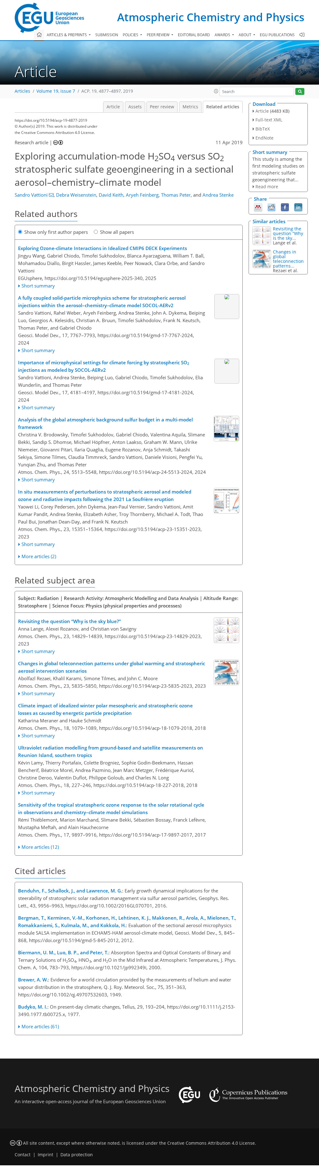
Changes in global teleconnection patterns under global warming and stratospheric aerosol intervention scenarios (111, 667)
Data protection (76, 1155)
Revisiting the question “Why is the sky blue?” (69, 621)
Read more (266, 186)
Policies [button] (131, 34)
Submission (106, 34)
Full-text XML (268, 120)
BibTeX (262, 129)
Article (113, 107)
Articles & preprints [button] (67, 34)
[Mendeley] (258, 207)
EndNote (264, 138)
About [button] (245, 34)
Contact (23, 1155)
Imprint (45, 1155)
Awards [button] (223, 34)
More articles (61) (40, 1026)
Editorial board (194, 34)
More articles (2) (38, 556)
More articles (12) (40, 847)
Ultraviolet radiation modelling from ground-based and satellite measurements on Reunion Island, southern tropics (110, 751)
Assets (135, 107)
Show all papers (117, 232)
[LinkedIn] (298, 207)
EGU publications (277, 34)
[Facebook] (285, 207)
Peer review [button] (158, 34)
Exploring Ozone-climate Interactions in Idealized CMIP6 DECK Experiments (102, 248)
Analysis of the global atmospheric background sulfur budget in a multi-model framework (105, 423)
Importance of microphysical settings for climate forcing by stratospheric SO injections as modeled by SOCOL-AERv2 (103, 366)
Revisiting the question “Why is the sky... (288, 233)
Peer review (162, 107)
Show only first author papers (56, 232)
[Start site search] (299, 91)
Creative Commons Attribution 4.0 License (211, 1143)
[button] (216, 91)
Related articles (222, 107)
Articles (22, 91)
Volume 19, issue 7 (55, 91)
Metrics (190, 107)
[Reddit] (271, 207)
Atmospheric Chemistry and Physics (210, 17)
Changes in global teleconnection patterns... (288, 259)
